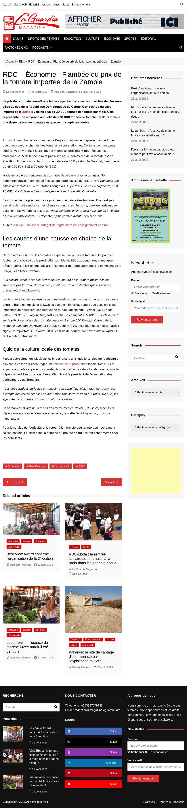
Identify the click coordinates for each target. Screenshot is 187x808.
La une (83, 91)
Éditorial (34, 4)
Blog (22, 61)
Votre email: (138, 301)
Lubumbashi (62, 466)
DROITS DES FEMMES (43, 38)
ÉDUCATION (72, 38)
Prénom (136, 280)
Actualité (59, 91)
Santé (65, 4)
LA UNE (18, 38)
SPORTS (130, 38)
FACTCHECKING (16, 47)
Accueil (7, 4)
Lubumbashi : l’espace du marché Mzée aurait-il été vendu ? (27, 647)
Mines (56, 4)
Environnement (81, 4)
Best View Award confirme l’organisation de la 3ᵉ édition (150, 91)
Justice (45, 4)
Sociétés (40, 541)
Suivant (109, 482)
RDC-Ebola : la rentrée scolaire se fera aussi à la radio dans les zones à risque (92, 558)
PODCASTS (40, 47)
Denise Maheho (15, 91)
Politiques (149, 802)
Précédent (17, 482)
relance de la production (70, 364)
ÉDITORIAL (148, 38)
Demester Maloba (20, 564)
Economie (71, 91)
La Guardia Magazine (84, 569)
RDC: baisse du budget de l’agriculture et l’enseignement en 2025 (64, 225)
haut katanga (37, 466)
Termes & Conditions (171, 802)
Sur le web (20, 4)
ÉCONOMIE (112, 38)
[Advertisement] (156, 471)
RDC (81, 466)
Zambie (27, 112)
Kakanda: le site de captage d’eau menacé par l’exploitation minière (91, 656)
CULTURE (92, 38)
